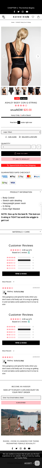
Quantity (5, 143)
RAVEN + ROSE (21, 17)
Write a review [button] (21, 274)
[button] (21, 105)
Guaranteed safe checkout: (15, 172)
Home (12, 22)
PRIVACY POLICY (14, 463)
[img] (7, 288)
